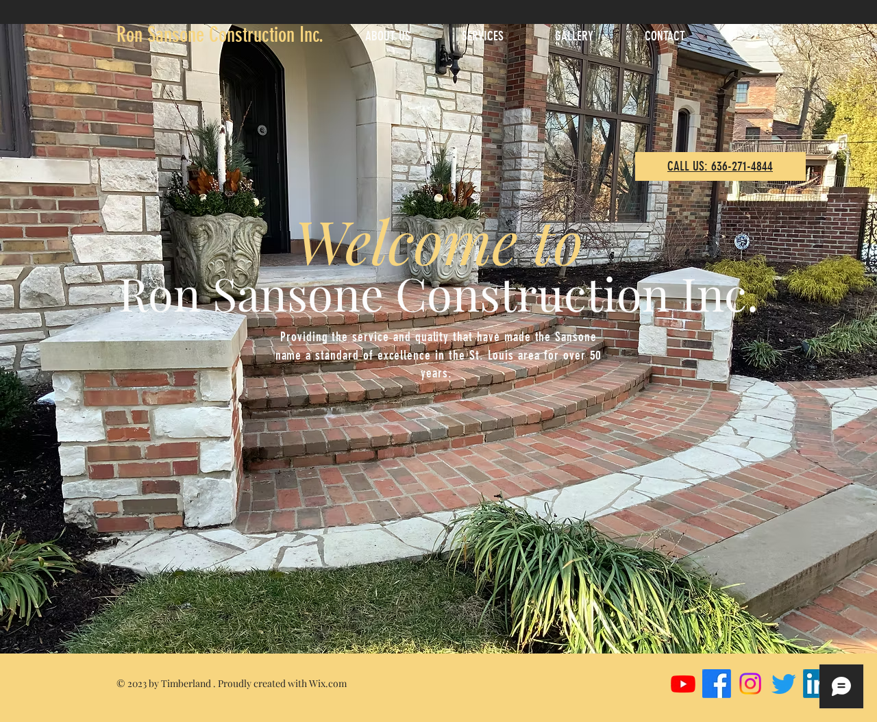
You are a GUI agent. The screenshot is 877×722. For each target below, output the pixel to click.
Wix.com (328, 683)
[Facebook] (716, 683)
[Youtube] (683, 683)
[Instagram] (750, 683)
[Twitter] (783, 683)
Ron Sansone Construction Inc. (219, 35)
